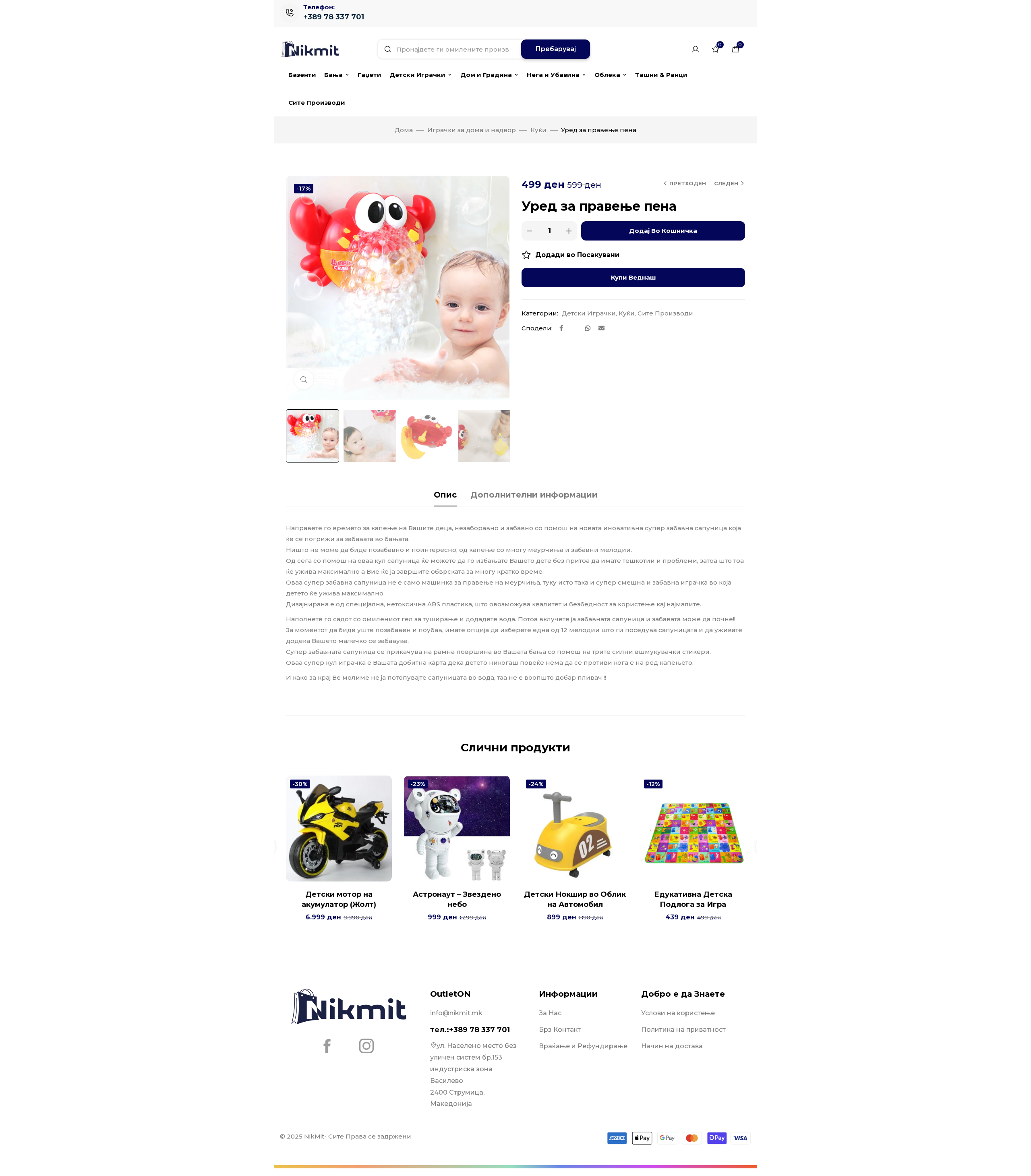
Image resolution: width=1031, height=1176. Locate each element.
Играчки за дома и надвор (471, 130)
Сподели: (537, 328)
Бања (333, 75)
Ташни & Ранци (661, 75)
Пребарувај (555, 49)
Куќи (538, 130)
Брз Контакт (560, 1029)
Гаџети (369, 75)
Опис (445, 495)
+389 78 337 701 (333, 16)
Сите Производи (316, 102)
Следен (726, 183)
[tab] (445, 494)
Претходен (687, 183)
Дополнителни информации (534, 495)
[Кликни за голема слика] (303, 379)
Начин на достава (672, 1046)
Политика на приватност (683, 1029)
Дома (404, 130)
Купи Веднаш (633, 277)
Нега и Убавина (553, 75)
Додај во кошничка (663, 230)
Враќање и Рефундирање (583, 1046)
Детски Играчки (417, 75)
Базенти (302, 75)
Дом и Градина (486, 75)
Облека (607, 75)
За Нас (550, 1013)
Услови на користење (678, 1013)
